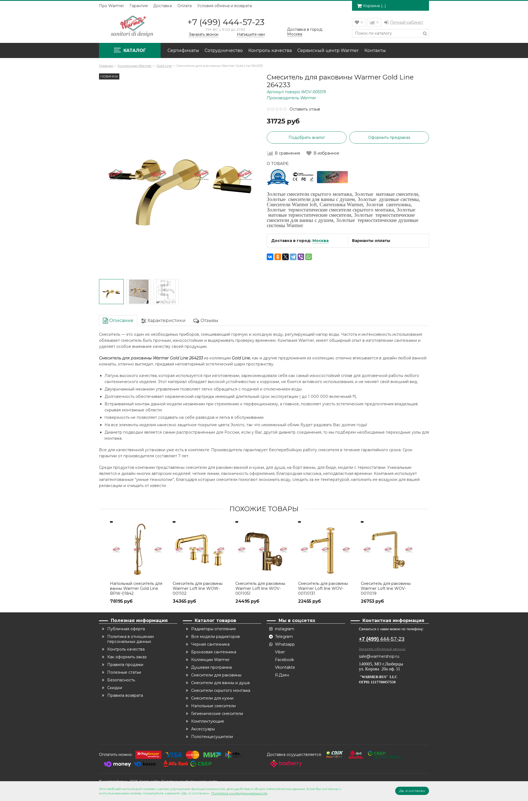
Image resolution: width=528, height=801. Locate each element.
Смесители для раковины (216, 675)
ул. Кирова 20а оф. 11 (379, 669)
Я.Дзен (282, 675)
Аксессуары (203, 728)
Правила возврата (125, 695)
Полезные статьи (124, 672)
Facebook (284, 659)
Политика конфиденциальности (239, 793)
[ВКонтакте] (270, 257)
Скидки (114, 687)
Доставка (162, 5)
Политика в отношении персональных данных (130, 639)
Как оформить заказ (127, 656)
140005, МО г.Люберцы (381, 664)
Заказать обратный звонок (382, 649)
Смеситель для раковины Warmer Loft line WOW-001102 (197, 588)
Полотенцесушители (212, 736)
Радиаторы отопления (213, 628)
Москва (320, 240)
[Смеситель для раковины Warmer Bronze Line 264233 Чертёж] (166, 291)
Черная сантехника (210, 644)
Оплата (184, 5)
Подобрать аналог (306, 137)
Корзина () (374, 5)
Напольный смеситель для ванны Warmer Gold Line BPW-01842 (136, 588)
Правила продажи (125, 664)
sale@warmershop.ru (379, 656)
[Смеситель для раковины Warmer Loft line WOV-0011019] (389, 549)
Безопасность (121, 680)
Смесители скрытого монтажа (220, 690)
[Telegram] (293, 257)
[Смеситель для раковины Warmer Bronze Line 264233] (111, 291)
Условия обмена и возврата (224, 5)
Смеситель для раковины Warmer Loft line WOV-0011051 (260, 588)
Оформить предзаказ (389, 137)
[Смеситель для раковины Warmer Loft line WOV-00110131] (326, 549)
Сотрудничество (224, 50)
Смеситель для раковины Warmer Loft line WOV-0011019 (386, 588)
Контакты (375, 50)
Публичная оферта (126, 628)
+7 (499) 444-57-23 (226, 22)
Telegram (284, 636)
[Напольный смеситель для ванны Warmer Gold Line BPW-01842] (138, 549)
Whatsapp (285, 644)
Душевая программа (211, 667)
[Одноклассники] (277, 257)
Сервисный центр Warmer (328, 50)
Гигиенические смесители (217, 713)
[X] (285, 257)
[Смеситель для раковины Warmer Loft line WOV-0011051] (264, 549)
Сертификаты (183, 50)
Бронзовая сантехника (213, 651)
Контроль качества (270, 50)
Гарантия (139, 5)
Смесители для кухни (212, 698)
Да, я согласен (412, 791)
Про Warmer (111, 5)
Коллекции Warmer (210, 659)
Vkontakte (285, 667)
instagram (284, 628)
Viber (280, 651)
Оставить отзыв (305, 109)
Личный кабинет (406, 22)
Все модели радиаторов (215, 636)
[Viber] (301, 257)
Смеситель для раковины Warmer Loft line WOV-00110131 (323, 588)
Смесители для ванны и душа (220, 682)
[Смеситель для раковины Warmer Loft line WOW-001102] (201, 549)
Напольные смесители (213, 705)
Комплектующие (207, 721)
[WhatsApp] (308, 257)
